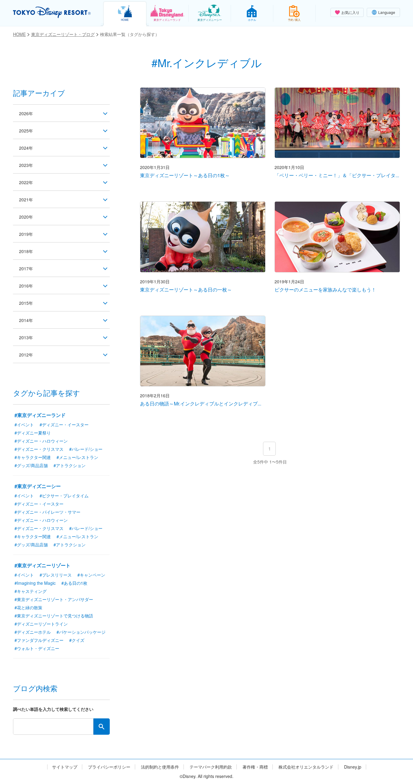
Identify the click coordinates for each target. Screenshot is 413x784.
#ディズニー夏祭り (33, 433)
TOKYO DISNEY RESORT (52, 12)
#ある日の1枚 (74, 583)
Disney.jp (352, 766)
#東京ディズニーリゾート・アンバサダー (54, 599)
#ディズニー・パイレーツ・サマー (47, 512)
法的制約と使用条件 (160, 766)
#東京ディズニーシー (38, 486)
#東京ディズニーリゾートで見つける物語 (54, 616)
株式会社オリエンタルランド (305, 766)
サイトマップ (64, 766)
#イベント (24, 424)
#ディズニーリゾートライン (41, 624)
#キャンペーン (91, 575)
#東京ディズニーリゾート (42, 565)
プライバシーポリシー (109, 766)
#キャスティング (31, 591)
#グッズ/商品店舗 (31, 465)
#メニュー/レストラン (77, 457)
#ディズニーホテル (33, 632)
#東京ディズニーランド (40, 415)
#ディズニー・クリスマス (39, 449)
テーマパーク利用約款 (211, 766)
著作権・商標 (255, 766)
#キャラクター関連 (33, 457)
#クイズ (76, 640)
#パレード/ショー (85, 449)
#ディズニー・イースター (64, 424)
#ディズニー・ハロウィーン (41, 441)
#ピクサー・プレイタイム (64, 496)
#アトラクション (70, 465)
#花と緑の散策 (28, 607)
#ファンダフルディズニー (39, 640)
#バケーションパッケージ (81, 632)
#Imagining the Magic (35, 583)
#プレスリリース (56, 575)
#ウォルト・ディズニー (37, 648)
